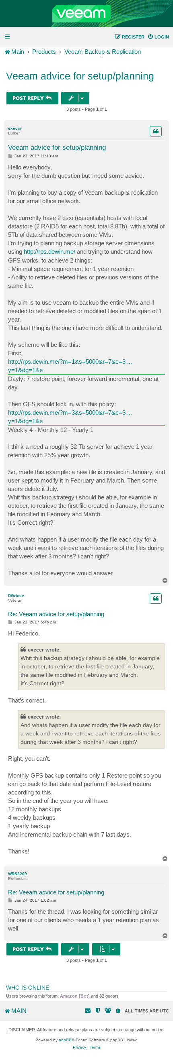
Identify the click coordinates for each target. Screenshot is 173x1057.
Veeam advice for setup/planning (80, 75)
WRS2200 (17, 874)
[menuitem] (158, 37)
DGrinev (16, 595)
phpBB (65, 1040)
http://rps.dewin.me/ (49, 251)
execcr (15, 128)
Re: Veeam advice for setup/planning (56, 614)
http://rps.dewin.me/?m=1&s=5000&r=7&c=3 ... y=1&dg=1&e (70, 365)
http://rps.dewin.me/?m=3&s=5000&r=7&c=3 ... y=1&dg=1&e (70, 416)
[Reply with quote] (156, 131)
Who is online (27, 987)
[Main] (86, 13)
